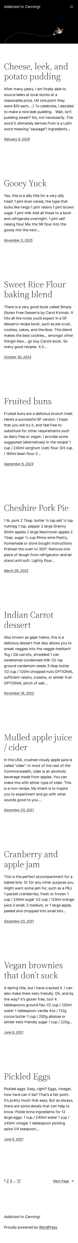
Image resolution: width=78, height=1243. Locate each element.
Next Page (63, 1181)
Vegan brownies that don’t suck (33, 970)
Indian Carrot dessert (28, 620)
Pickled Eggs (27, 1076)
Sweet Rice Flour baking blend (35, 289)
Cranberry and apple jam (31, 859)
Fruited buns (28, 401)
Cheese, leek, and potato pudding (36, 71)
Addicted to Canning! (22, 7)
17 (19, 1181)
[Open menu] (71, 6)
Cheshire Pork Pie (36, 508)
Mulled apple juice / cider (38, 742)
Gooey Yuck (25, 183)
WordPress (48, 1227)
